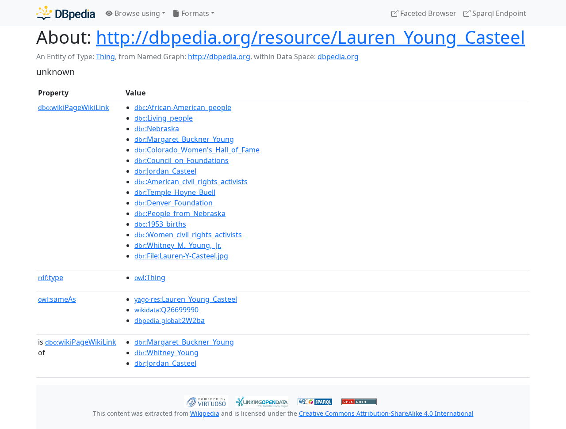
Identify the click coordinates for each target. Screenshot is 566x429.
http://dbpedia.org (219, 56)
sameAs (57, 299)
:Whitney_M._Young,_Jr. (177, 245)
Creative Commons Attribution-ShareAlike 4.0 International (386, 413)
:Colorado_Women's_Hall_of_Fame (197, 150)
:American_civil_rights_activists (191, 181)
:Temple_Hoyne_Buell (174, 192)
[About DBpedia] (65, 13)
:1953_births (160, 224)
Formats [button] (194, 13)
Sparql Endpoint (498, 13)
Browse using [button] (136, 13)
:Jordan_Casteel (165, 171)
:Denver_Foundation (173, 203)
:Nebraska (156, 128)
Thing (105, 56)
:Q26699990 (166, 310)
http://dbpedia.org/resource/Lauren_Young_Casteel (310, 37)
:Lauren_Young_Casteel (185, 299)
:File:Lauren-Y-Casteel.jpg (181, 256)
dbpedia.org (338, 56)
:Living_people (163, 118)
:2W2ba (169, 320)
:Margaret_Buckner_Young (184, 139)
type (50, 277)
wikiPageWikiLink (73, 107)
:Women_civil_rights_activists (188, 234)
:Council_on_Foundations (181, 160)
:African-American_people (182, 107)
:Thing (149, 277)
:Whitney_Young (166, 352)
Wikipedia (204, 413)
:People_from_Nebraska (180, 213)
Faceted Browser (427, 13)
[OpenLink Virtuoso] (206, 401)
